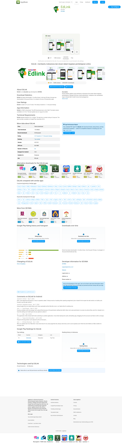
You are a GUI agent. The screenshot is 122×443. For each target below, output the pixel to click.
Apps (76, 2)
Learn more (68, 130)
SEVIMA (28, 208)
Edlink (28, 186)
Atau (79, 193)
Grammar (65, 203)
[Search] (72, 2)
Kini (29, 189)
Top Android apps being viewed (34, 417)
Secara (95, 199)
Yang (37, 193)
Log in (102, 2)
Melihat (69, 186)
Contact (75, 402)
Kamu (69, 199)
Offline (45, 203)
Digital (36, 203)
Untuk (41, 193)
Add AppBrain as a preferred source (26, 291)
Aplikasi (65, 193)
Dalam (28, 193)
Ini (69, 193)
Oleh (82, 203)
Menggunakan (25, 203)
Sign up (95, 2)
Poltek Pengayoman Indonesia (66, 218)
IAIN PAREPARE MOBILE (44, 218)
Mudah (74, 193)
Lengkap (96, 203)
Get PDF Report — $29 (69, 132)
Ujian (84, 199)
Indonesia (55, 203)
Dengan (46, 193)
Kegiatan (34, 189)
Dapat (19, 193)
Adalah (49, 203)
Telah (40, 203)
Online (31, 203)
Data (83, 193)
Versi (24, 189)
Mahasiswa (33, 186)
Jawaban (93, 186)
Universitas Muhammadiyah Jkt (33, 218)
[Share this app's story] (72, 52)
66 (35, 148)
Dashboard (87, 2)
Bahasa (28, 199)
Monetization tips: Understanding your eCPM (83, 422)
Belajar (33, 199)
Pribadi (96, 189)
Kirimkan (102, 189)
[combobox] (65, 2)
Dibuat (72, 189)
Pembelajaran (40, 189)
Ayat (19, 203)
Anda (32, 193)
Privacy (75, 405)
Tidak (42, 199)
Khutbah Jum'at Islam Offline (77, 173)
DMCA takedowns (77, 412)
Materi (52, 189)
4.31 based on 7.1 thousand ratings (43, 136)
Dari (88, 193)
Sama (76, 189)
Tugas (79, 186)
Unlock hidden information (38, 241)
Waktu (90, 203)
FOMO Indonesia (32, 173)
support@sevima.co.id (67, 267)
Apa (88, 186)
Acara (60, 186)
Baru (74, 199)
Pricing (81, 2)
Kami (19, 199)
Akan (51, 199)
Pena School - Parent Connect (55, 218)
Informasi (47, 189)
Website (64, 270)
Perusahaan (89, 199)
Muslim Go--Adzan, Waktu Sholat (44, 173)
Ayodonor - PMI (98, 173)
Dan (23, 193)
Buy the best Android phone (57, 415)
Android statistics (54, 402)
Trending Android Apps (56, 409)
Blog (74, 418)
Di (60, 193)
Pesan (92, 189)
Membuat (44, 186)
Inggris (55, 199)
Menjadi (63, 189)
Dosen (23, 186)
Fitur (56, 193)
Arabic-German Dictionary (33, 426)
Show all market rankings (24, 341)
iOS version (69, 86)
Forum (19, 186)
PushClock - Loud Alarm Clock (34, 423)
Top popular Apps (54, 412)
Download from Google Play (57, 86)
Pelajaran (57, 189)
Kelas (56, 186)
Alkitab (52, 173)
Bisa (65, 199)
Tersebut (19, 189)
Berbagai (79, 199)
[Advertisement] (59, 24)
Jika (60, 203)
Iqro (23, 199)
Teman (39, 186)
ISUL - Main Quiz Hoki (88, 173)
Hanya (67, 189)
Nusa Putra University (22, 218)
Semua (81, 189)
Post (99, 186)
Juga (47, 199)
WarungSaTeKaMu (22, 173)
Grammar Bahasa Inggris (66, 173)
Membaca (76, 203)
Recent (86, 203)
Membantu (50, 186)
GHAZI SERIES (31, 420)
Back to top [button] (118, 430)
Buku (60, 199)
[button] (83, 273)
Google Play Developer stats (57, 405)
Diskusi (83, 186)
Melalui (100, 199)
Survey (64, 186)
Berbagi (74, 186)
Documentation (76, 409)
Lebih (51, 193)
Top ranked (37, 139)
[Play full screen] (77, 52)
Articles (75, 415)
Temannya (86, 189)
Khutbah (71, 203)
